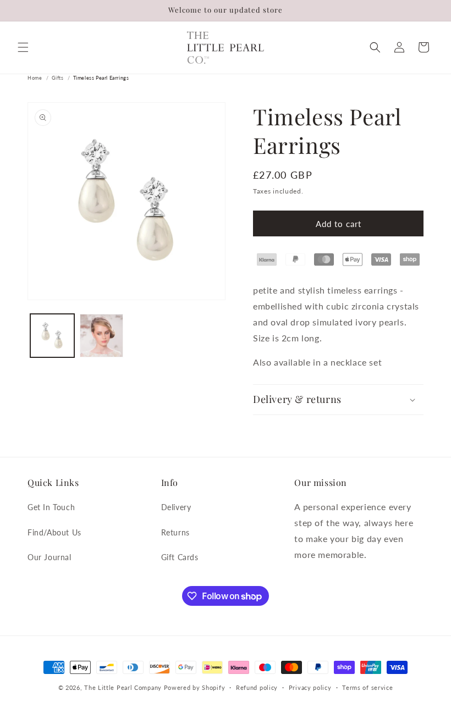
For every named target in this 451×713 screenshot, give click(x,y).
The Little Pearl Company (123, 687)
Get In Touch (51, 507)
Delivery (176, 507)
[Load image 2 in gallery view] (102, 336)
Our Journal (50, 557)
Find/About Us (54, 532)
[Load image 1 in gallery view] (52, 336)
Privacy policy (310, 687)
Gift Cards (180, 557)
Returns (175, 532)
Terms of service (367, 687)
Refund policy (257, 687)
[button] (23, 47)
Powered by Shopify (195, 687)
